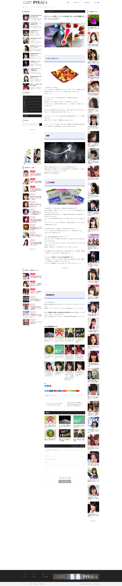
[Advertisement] (54, 277)
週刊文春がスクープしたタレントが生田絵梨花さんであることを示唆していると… (35, 58)
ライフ (25, 99)
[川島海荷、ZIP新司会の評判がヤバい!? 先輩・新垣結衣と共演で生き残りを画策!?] (26, 189)
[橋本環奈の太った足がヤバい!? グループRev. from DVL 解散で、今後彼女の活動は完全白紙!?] (26, 235)
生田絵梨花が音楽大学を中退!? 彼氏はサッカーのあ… (36, 77)
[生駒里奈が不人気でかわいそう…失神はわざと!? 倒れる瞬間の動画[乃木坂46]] (93, 154)
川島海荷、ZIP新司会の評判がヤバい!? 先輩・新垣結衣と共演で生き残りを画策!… (36, 190)
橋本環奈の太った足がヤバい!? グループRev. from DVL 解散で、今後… (36, 236)
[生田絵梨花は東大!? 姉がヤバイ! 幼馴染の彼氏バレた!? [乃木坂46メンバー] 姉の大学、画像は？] (93, 490)
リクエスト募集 (96, 2)
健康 (26, 6)
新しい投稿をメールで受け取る (65, 478)
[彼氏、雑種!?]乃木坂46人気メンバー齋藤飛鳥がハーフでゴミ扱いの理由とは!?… (36, 308)
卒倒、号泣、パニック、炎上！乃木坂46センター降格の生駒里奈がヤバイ (93, 398)
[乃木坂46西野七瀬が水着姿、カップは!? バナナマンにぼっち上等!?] (93, 119)
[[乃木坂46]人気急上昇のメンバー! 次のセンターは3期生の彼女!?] (26, 299)
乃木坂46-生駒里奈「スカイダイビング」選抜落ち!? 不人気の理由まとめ (93, 431)
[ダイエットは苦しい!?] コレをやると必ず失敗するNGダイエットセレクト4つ (59, 357)
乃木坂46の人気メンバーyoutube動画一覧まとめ (36, 323)
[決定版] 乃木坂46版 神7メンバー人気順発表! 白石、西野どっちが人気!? (93, 248)
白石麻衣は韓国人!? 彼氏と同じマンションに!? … (36, 39)
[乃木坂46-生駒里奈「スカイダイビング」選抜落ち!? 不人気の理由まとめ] (93, 422)
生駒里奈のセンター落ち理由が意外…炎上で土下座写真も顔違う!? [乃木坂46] (93, 214)
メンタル (24, 574)
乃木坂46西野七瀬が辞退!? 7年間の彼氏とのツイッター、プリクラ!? (93, 231)
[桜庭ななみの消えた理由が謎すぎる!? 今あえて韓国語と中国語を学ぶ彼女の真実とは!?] (26, 219)
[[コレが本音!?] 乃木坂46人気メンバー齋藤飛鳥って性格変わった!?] (93, 323)
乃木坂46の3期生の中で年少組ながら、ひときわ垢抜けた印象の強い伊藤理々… (35, 20)
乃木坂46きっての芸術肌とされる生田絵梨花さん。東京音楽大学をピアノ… (35, 81)
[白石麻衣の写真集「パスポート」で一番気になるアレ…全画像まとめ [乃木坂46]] (93, 102)
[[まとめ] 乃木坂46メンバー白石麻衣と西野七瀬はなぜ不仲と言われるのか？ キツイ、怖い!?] (93, 440)
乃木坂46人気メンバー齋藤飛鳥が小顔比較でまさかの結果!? (36, 292)
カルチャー (26, 111)
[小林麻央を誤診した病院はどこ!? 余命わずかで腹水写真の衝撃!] (93, 373)
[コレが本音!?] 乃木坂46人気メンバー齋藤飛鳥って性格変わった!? (93, 331)
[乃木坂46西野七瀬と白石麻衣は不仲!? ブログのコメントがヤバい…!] (93, 171)
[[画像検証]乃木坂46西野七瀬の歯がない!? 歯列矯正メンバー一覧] (26, 276)
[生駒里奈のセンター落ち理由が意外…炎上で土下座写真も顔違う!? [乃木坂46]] (93, 205)
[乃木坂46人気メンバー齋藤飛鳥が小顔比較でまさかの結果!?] (26, 291)
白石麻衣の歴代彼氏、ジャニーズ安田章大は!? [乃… (36, 24)
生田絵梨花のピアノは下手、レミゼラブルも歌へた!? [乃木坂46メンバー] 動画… (93, 265)
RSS (24, 584)
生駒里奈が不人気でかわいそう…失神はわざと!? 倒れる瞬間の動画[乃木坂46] (93, 162)
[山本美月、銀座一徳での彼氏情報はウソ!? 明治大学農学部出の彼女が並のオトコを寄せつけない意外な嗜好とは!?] (26, 242)
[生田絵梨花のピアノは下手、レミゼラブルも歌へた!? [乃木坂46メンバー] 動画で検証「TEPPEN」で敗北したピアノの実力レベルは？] (93, 257)
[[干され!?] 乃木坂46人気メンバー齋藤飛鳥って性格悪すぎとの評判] (93, 54)
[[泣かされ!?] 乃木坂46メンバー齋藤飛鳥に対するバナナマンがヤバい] (93, 473)
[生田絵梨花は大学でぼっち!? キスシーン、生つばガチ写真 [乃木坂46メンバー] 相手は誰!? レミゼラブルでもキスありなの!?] (93, 188)
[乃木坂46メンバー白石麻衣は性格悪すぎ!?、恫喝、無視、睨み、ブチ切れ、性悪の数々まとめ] (93, 137)
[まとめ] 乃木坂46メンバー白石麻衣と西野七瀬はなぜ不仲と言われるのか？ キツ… (93, 448)
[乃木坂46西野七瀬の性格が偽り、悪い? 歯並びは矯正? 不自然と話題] (93, 356)
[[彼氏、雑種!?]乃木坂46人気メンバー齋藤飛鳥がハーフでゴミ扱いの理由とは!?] (26, 307)
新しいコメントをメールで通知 (65, 477)
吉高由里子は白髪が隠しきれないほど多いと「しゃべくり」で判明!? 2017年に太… (36, 205)
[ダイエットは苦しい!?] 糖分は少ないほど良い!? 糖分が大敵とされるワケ (49, 339)
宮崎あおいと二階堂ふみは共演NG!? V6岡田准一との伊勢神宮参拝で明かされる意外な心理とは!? (69, 357)
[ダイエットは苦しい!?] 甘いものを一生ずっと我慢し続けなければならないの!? (59, 340)
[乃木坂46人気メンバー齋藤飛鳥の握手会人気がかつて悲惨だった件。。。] (26, 284)
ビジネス (25, 108)
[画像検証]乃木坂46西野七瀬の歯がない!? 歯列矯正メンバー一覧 (35, 277)
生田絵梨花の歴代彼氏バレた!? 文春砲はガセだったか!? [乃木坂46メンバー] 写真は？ (79, 373)
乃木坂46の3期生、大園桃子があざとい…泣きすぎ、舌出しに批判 (93, 465)
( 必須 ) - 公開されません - (51, 459)
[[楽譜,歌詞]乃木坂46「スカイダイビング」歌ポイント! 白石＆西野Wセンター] (26, 314)
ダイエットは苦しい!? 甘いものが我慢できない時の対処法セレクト (49, 356)
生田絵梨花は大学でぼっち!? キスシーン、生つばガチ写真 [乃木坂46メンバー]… (93, 196)
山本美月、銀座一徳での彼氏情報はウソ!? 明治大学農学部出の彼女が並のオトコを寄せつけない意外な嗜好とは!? (75, 404)
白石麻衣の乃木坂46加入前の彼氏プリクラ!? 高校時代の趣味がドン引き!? (93, 46)
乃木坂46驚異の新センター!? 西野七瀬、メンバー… (35, 31)
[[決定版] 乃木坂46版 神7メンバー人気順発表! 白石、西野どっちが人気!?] (93, 240)
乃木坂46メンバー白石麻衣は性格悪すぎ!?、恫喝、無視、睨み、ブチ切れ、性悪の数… (93, 145)
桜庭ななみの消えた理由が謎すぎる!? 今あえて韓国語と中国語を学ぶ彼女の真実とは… (36, 221)
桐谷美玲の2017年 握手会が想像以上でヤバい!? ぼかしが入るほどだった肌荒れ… (36, 198)
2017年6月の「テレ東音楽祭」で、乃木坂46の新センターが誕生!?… (36, 35)
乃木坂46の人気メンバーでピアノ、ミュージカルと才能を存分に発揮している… (35, 73)
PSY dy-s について (77, 2)
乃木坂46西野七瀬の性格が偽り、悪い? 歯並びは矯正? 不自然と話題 (93, 364)
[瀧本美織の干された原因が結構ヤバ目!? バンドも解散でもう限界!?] (26, 181)
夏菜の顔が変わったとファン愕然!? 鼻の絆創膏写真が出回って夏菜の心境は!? (36, 228)
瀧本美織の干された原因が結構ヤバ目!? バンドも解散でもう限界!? (36, 182)
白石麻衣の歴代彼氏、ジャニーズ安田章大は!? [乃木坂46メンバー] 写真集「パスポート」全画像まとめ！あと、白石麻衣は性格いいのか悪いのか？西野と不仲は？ (69, 375)
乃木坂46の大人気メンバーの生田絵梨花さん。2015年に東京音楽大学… (35, 50)
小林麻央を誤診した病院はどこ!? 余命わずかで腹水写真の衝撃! (93, 381)
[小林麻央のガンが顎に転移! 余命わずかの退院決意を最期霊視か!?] (93, 86)
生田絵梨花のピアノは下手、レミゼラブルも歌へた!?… (36, 62)
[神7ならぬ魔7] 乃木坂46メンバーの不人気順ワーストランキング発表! (93, 28)
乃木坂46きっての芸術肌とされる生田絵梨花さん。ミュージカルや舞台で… (35, 65)
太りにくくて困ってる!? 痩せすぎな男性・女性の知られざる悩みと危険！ (69, 339)
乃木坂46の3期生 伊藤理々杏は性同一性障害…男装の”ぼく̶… (93, 315)
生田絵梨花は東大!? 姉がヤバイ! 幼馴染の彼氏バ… (35, 69)
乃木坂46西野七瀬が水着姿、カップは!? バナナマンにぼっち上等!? (93, 128)
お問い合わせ (87, 2)
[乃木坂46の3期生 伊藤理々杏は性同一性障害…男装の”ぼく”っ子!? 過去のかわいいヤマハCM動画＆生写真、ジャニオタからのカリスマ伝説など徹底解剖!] (93, 307)
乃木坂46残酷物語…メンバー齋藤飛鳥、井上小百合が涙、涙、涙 (59, 373)
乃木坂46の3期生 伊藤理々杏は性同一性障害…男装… (36, 16)
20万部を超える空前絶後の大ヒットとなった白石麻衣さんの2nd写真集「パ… (35, 27)
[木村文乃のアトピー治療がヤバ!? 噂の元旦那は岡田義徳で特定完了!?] (26, 174)
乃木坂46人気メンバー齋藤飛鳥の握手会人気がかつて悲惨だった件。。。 (36, 285)
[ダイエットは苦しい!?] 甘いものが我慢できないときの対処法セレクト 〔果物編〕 (79, 340)
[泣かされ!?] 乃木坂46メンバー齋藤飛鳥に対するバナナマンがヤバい (93, 481)
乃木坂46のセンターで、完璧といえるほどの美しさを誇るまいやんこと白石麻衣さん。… (35, 43)
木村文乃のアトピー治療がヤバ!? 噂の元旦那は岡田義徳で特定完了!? (36, 175)
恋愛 (24, 105)
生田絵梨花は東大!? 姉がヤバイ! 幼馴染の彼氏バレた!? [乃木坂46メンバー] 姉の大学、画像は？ (49, 373)
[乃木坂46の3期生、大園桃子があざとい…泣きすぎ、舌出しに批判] (93, 457)
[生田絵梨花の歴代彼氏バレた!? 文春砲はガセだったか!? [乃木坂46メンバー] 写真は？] (93, 507)
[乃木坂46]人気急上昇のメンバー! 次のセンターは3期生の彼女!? (36, 300)
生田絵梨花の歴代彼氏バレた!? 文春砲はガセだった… (36, 54)
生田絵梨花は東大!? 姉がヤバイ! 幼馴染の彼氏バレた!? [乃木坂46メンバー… (93, 498)
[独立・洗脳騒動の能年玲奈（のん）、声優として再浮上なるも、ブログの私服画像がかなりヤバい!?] (26, 212)
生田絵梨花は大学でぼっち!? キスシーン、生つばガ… (36, 46)
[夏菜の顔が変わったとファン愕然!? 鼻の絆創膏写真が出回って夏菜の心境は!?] (26, 227)
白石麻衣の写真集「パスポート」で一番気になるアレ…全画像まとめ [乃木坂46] (93, 111)
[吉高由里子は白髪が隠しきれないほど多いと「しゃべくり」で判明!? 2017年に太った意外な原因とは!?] (26, 204)
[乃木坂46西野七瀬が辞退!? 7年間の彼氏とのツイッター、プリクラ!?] (93, 222)
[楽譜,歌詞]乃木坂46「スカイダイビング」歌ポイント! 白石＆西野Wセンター (36, 315)
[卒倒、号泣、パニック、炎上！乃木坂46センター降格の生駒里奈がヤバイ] (93, 389)
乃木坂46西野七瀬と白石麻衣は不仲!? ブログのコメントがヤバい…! (93, 179)
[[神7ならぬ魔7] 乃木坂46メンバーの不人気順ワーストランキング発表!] (93, 20)
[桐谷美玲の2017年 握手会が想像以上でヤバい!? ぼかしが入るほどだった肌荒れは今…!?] (26, 196)
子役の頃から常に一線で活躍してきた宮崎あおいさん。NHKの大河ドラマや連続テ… (35, 88)
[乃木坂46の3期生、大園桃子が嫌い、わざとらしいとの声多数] (93, 274)
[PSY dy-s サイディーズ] (35, 2)
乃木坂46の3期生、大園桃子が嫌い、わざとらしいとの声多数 (93, 282)
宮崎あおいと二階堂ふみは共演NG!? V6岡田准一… (36, 85)
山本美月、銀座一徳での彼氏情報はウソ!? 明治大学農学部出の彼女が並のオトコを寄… (36, 243)
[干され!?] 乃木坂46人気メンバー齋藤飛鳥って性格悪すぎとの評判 (93, 62)
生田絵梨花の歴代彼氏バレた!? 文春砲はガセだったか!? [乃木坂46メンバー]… (93, 515)
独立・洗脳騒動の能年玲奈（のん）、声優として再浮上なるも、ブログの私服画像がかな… (36, 213)
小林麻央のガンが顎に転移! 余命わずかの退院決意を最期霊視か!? (93, 94)
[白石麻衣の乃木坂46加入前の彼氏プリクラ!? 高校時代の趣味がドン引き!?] (93, 37)
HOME (68, 2)
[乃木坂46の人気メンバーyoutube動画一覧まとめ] (26, 322)
